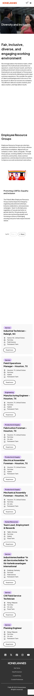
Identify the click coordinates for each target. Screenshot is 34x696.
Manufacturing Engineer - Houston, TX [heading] (17, 397)
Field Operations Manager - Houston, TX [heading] (16, 364)
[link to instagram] (22, 655)
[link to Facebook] (17, 655)
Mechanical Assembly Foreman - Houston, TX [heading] (16, 494)
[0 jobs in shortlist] (27, 3)
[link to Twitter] (11, 655)
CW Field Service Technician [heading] (12, 597)
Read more (9, 350)
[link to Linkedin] (5, 655)
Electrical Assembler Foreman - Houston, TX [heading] (16, 462)
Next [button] (22, 234)
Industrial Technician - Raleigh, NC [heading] (15, 332)
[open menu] (30, 3)
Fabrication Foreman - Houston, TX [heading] (15, 429)
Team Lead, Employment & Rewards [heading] (16, 526)
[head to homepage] (10, 3)
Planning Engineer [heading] (13, 628)
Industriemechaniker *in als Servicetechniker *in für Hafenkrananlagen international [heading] (16, 562)
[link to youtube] (28, 655)
